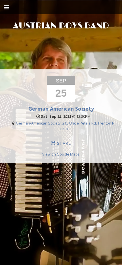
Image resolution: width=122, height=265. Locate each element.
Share (64, 143)
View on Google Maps (61, 154)
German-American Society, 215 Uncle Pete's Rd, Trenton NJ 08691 (65, 126)
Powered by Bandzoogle (61, 189)
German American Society (61, 108)
